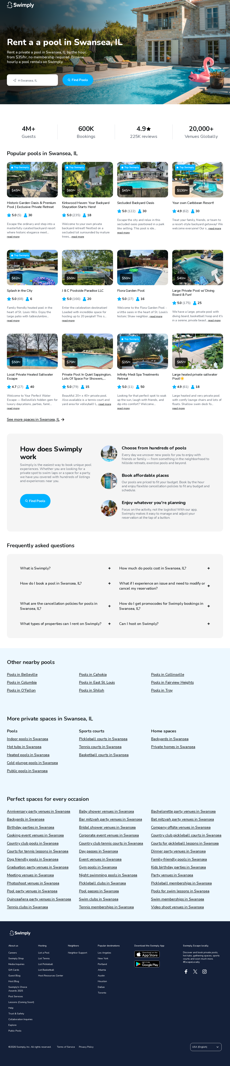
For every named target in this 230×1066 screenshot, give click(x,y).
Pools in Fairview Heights (172, 682)
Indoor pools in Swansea (27, 738)
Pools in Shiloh (91, 690)
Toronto (102, 992)
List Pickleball (45, 964)
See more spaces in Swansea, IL (33, 419)
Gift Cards (13, 970)
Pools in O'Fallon (21, 690)
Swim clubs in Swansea (98, 899)
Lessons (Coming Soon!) (21, 1002)
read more (13, 237)
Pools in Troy (162, 690)
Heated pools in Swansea (28, 754)
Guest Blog (14, 975)
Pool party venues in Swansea (32, 891)
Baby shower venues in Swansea (106, 811)
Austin (101, 975)
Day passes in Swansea (98, 851)
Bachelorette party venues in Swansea (183, 811)
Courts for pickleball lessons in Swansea (185, 843)
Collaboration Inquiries (20, 1019)
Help (10, 1008)
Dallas (101, 987)
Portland (102, 964)
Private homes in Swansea (173, 746)
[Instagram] (204, 972)
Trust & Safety (16, 1013)
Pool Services (15, 996)
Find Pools (80, 80)
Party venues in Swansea (172, 875)
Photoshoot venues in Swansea (33, 883)
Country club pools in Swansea (33, 843)
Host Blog (13, 981)
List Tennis (44, 958)
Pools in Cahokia (93, 674)
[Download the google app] (147, 964)
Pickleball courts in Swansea (103, 738)
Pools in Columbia (22, 682)
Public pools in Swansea (27, 770)
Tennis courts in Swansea (100, 746)
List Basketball (46, 970)
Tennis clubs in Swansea (27, 907)
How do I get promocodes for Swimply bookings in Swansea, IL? (161, 606)
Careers (12, 952)
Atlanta (102, 970)
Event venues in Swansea (100, 859)
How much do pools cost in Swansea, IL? (152, 568)
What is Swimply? (35, 568)
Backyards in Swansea (170, 738)
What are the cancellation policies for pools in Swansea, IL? (58, 606)
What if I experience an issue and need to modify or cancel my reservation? (162, 586)
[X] (195, 972)
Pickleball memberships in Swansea (181, 883)
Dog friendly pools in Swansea (32, 859)
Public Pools (14, 1030)
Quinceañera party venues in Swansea (39, 899)
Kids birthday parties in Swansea (178, 867)
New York (103, 958)
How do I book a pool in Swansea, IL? (51, 583)
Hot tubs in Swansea (24, 746)
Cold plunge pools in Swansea (32, 762)
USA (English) (199, 1047)
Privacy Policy (86, 1047)
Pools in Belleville (22, 674)
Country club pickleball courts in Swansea (186, 835)
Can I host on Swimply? (138, 623)
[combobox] (32, 80)
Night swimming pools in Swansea (108, 875)
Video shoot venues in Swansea (177, 907)
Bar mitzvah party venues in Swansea (110, 819)
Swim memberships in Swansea (177, 899)
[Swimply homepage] (115, 5)
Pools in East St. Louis (97, 682)
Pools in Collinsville (167, 674)
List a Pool (43, 952)
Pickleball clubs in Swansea (102, 883)
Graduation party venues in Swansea (38, 867)
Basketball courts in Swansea (104, 754)
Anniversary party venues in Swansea (38, 811)
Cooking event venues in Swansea (35, 835)
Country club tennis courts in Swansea (111, 843)
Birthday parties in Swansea (30, 827)
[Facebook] (186, 972)
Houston (102, 981)
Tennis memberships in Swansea (106, 907)
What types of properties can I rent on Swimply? (60, 623)
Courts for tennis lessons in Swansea (37, 851)
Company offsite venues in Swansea (181, 827)
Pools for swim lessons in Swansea (180, 891)
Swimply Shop (16, 958)
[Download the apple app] (147, 954)
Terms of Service (66, 1047)
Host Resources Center (50, 975)
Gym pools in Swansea (98, 867)
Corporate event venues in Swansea (109, 835)
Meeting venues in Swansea (30, 875)
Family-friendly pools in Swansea (179, 859)
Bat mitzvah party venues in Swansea (182, 819)
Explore (12, 1025)
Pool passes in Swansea (99, 891)
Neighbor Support (77, 952)
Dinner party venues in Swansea (178, 851)
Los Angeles (104, 952)
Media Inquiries (16, 964)
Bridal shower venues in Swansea (107, 827)
